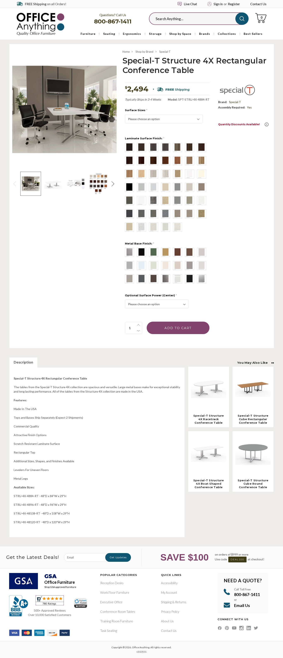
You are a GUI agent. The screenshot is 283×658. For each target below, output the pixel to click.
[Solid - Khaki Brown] (165, 187)
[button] (266, 124)
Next (113, 184)
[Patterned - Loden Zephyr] (189, 200)
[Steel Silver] (165, 278)
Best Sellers (253, 33)
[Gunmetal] (189, 265)
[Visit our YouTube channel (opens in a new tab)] (234, 628)
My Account (169, 592)
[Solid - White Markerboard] (141, 200)
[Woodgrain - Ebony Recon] (129, 147)
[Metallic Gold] (165, 252)
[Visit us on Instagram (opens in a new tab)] (241, 628)
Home (126, 51)
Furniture (88, 33)
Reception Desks (111, 583)
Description (23, 362)
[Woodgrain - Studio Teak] (177, 147)
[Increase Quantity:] (138, 325)
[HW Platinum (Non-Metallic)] (201, 265)
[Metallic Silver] (129, 252)
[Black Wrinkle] (189, 278)
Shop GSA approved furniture (60, 587)
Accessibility (169, 583)
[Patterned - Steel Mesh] (141, 213)
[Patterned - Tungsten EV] (201, 213)
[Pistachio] (153, 265)
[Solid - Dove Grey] (141, 187)
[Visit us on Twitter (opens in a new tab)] (256, 628)
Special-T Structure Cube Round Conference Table (253, 484)
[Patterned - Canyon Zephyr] (189, 213)
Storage (155, 33)
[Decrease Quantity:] (138, 331)
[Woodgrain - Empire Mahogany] (141, 160)
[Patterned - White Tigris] (177, 227)
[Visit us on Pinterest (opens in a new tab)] (227, 628)
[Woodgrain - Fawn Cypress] (177, 174)
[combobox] (195, 18)
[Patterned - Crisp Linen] (165, 227)
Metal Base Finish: (139, 243)
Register (234, 4)
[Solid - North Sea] (177, 187)
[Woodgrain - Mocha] (201, 147)
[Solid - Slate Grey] (129, 200)
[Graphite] (141, 278)
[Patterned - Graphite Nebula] (129, 213)
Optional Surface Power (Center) (151, 295)
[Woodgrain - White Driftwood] (165, 174)
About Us (167, 621)
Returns (180, 602)
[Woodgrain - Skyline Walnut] (165, 147)
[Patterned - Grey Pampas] (201, 200)
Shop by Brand (144, 51)
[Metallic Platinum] (201, 278)
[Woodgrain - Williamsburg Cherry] (165, 160)
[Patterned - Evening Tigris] (177, 213)
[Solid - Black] (129, 187)
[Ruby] (177, 252)
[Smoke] (129, 278)
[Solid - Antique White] (201, 174)
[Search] (242, 18)
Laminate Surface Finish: (144, 138)
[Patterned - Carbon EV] (165, 213)
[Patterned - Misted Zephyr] (177, 200)
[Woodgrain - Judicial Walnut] (153, 160)
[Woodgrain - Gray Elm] (153, 174)
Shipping (166, 602)
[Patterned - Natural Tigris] (165, 200)
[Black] (141, 252)
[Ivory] (165, 265)
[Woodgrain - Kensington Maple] (141, 174)
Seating (109, 33)
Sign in (218, 4)
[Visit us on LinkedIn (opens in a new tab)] (249, 628)
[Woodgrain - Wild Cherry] (177, 160)
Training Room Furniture (116, 621)
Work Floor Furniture (114, 592)
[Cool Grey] (129, 265)
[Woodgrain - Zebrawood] (201, 160)
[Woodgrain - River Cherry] (189, 160)
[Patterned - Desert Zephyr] (129, 227)
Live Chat (190, 4)
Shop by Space (180, 33)
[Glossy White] (177, 278)
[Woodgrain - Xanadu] (141, 147)
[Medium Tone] (153, 278)
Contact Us (258, 4)
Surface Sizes (136, 110)
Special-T (165, 51)
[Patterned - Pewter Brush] (153, 200)
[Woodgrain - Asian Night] (153, 147)
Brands (204, 33)
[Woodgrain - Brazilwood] (129, 174)
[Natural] (201, 252)
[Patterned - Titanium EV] (141, 227)
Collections (227, 33)
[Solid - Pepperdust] (189, 187)
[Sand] (177, 265)
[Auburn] (189, 252)
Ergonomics (132, 33)
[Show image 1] (30, 184)
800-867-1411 (113, 21)
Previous (15, 184)
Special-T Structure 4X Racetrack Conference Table (208, 419)
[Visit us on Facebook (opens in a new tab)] (220, 628)
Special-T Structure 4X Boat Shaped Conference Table (208, 484)
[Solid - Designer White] (189, 174)
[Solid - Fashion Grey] (153, 187)
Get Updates (118, 557)
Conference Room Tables (117, 611)
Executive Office (111, 602)
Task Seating (108, 630)
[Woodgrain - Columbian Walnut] (189, 147)
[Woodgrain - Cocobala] (129, 160)
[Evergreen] (153, 252)
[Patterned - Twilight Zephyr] (153, 213)
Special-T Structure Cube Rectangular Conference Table (253, 419)
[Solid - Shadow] (201, 187)
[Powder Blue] (141, 265)
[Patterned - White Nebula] (153, 227)
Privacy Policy (170, 611)
